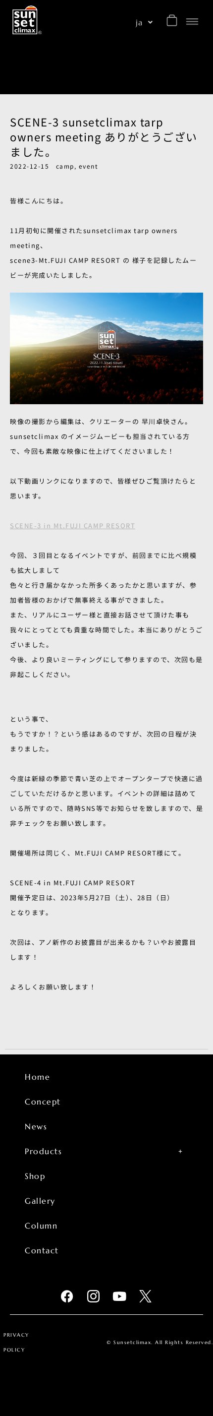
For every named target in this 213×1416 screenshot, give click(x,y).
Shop (35, 1176)
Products (43, 1151)
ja (139, 22)
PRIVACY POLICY (16, 1342)
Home (37, 1077)
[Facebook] (67, 1296)
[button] (145, 22)
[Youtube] (119, 1296)
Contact (42, 1250)
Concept (43, 1102)
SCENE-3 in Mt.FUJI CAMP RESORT (72, 525)
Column (41, 1226)
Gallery (40, 1201)
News (36, 1126)
